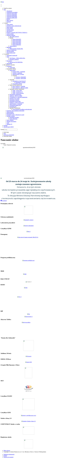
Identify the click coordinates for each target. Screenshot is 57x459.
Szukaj (2, 129)
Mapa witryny (7, 450)
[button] (4, 200)
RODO (5, 455)
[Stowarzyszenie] (28, 350)
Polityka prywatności (8, 457)
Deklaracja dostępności (9, 454)
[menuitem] (8, 8)
